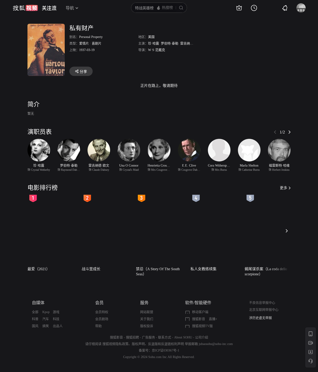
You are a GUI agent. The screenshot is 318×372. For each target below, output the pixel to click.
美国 (151, 37)
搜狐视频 (25, 8)
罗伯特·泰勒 (169, 43)
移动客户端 (200, 312)
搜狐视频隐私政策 (115, 344)
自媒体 (38, 302)
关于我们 (146, 319)
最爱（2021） (38, 269)
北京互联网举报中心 (263, 309)
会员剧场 (101, 319)
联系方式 (164, 337)
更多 (283, 188)
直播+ (213, 319)
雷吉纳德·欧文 (190, 43)
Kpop (46, 312)
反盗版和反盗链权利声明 (166, 344)
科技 (56, 319)
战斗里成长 (91, 269)
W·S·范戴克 (156, 50)
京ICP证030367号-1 (165, 350)
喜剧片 (96, 43)
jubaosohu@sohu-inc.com (216, 344)
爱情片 (84, 43)
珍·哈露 (153, 43)
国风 (35, 326)
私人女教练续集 (203, 269)
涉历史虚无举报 (260, 318)
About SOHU (183, 337)
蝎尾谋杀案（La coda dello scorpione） (266, 271)
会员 (99, 302)
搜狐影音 (198, 319)
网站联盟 (146, 312)
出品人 (58, 326)
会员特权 (101, 312)
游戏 (56, 312)
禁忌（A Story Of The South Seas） (158, 271)
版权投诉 (146, 326)
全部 (35, 312)
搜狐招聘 (132, 337)
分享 (83, 72)
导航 (70, 8)
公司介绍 (201, 337)
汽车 (45, 319)
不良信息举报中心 (262, 302)
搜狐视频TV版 (202, 326)
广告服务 (148, 337)
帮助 (98, 326)
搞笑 (45, 326)
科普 (35, 319)
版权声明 (138, 344)
